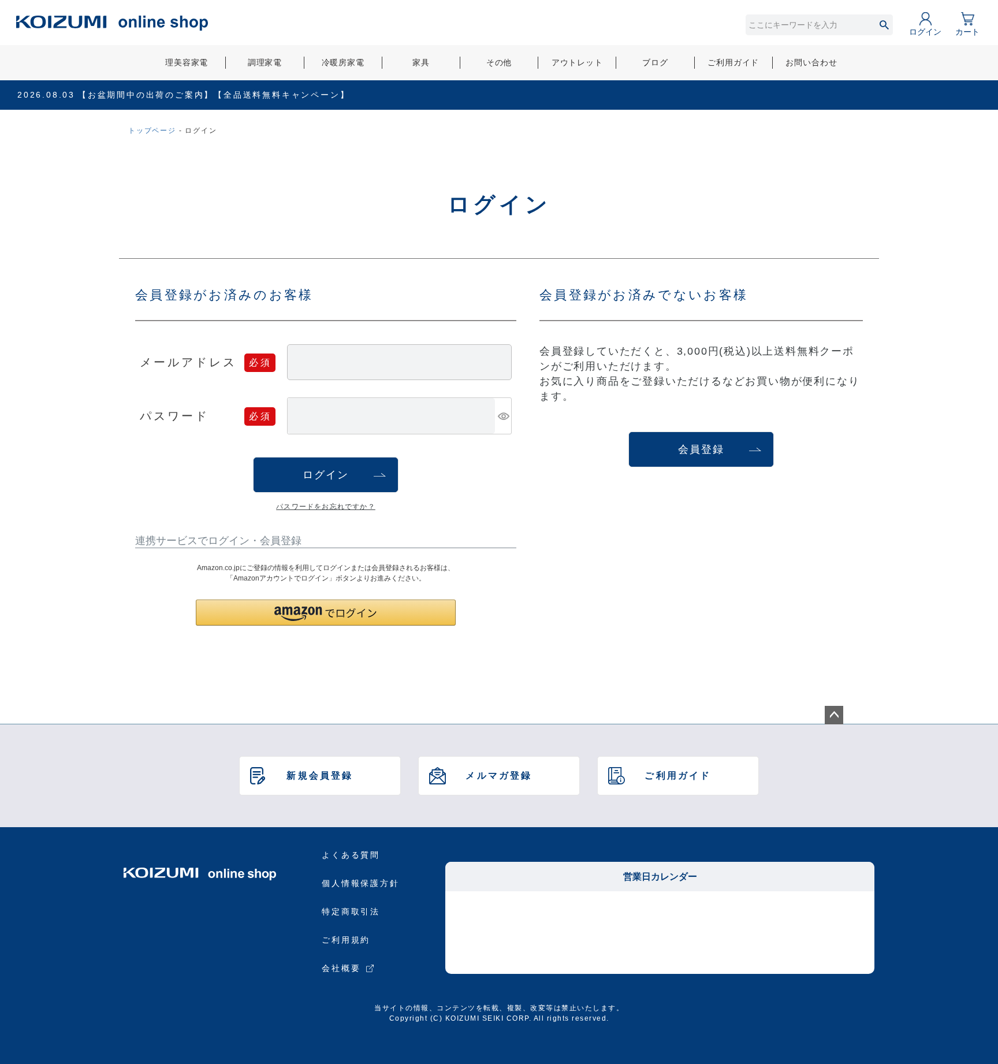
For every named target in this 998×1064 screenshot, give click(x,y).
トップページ (152, 131)
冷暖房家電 (343, 62)
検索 (884, 24)
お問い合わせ (811, 62)
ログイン (925, 31)
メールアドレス (188, 362)
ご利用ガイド (733, 62)
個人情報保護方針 (360, 883)
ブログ (655, 62)
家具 (421, 62)
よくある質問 (351, 855)
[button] (326, 613)
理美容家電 (186, 62)
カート (967, 31)
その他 (499, 62)
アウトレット (577, 62)
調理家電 (265, 62)
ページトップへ (834, 715)
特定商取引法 (351, 911)
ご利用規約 (346, 939)
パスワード (174, 415)
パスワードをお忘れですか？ (325, 507)
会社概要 (341, 968)
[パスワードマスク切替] (503, 416)
